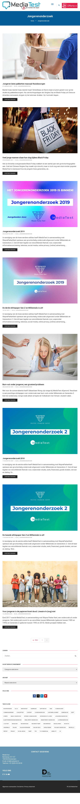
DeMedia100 (64, 712)
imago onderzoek (16, 716)
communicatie (59, 708)
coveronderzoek (40, 712)
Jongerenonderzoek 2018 (13, 458)
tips (36, 731)
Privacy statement (29, 786)
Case (50, 708)
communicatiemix (8, 712)
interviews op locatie (46, 716)
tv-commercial (44, 731)
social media (21, 731)
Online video (37, 727)
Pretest (5, 731)
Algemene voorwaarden (9, 786)
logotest (6, 723)
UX (60, 731)
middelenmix (57, 723)
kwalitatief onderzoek (31, 720)
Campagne (34, 708)
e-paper (5, 716)
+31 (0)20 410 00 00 (15, 763)
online (15, 727)
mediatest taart (36, 723)
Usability (53, 731)
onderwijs (6, 727)
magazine (15, 723)
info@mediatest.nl (13, 761)
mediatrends (47, 723)
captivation (43, 708)
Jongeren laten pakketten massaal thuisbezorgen (23, 84)
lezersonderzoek (63, 720)
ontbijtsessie (47, 727)
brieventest (24, 708)
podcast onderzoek (60, 727)
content (29, 712)
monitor (66, 723)
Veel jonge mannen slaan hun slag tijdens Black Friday (25, 157)
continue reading (9, 99)
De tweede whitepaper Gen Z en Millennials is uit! (23, 535)
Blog (15, 86)
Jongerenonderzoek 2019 (13, 231)
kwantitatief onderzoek (48, 720)
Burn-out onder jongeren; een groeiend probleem (23, 384)
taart (29, 731)
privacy (13, 731)
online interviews (25, 727)
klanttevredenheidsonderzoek (12, 720)
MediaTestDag (24, 723)
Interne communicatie (30, 716)
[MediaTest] (21, 5)
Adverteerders (7, 708)
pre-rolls (71, 727)
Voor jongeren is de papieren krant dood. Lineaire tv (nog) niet (28, 611)
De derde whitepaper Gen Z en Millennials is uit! (22, 308)
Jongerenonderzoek (24, 86)
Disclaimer (20, 786)
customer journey (53, 712)
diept (72, 712)
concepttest (20, 712)
